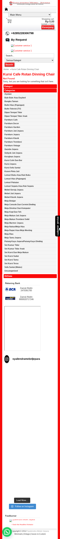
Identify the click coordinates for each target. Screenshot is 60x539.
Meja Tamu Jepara (12, 238)
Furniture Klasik (11, 138)
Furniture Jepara (12, 134)
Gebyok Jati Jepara (13, 153)
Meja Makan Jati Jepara (15, 215)
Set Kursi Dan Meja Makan (16, 252)
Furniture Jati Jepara (14, 131)
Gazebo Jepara (11, 149)
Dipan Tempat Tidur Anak (15, 116)
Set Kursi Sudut (11, 256)
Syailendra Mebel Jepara (38, 531)
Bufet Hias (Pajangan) (14, 105)
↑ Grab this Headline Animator (22, 524)
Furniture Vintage (12, 145)
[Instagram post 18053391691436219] (22, 398)
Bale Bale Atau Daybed (15, 98)
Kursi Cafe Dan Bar (13, 160)
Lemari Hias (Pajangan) (15, 179)
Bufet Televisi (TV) (12, 109)
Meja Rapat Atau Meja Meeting (18, 230)
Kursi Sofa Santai (12, 168)
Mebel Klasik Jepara (13, 197)
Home (6, 69)
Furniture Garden (12, 127)
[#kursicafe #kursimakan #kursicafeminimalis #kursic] (22, 485)
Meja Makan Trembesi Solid (16, 219)
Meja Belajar (10, 201)
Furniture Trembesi (13, 142)
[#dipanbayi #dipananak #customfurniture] (22, 377)
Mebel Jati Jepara (12, 193)
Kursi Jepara (10, 164)
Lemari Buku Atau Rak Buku (17, 175)
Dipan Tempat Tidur (13, 112)
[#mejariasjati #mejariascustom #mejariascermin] (22, 442)
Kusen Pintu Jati (11, 171)
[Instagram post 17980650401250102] (22, 420)
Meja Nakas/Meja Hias (14, 227)
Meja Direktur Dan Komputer (17, 208)
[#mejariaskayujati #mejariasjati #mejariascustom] (22, 463)
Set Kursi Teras (11, 263)
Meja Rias (8, 234)
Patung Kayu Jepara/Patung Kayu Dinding (23, 241)
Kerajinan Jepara (12, 157)
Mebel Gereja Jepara (13, 190)
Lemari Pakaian (11, 182)
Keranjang (47, 27)
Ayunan (8, 94)
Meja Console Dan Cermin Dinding (20, 204)
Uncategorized (11, 271)
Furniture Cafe (11, 120)
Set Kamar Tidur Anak (14, 249)
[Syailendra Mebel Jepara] (30, 5)
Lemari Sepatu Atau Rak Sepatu (19, 186)
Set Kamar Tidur (11, 245)
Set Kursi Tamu (11, 260)
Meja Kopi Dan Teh (12, 212)
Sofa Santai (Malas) (13, 267)
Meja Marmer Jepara (13, 223)
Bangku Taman (11, 101)
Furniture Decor (11, 123)
